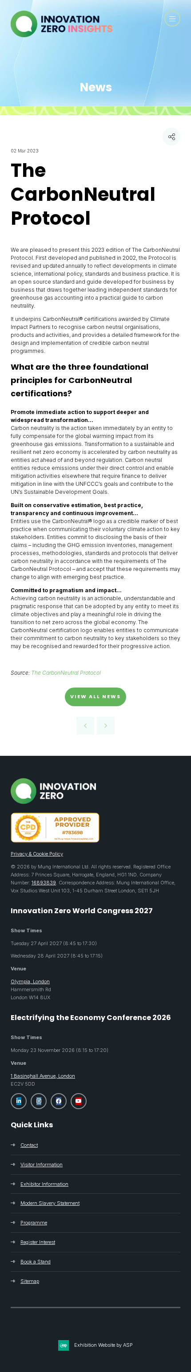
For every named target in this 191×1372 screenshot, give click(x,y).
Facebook (59, 1101)
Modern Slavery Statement (50, 1203)
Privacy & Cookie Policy (37, 854)
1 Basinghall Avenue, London (43, 1076)
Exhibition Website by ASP (103, 1345)
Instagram (39, 1101)
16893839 (44, 882)
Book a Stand (35, 1262)
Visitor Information (41, 1164)
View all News (95, 696)
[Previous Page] (85, 726)
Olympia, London (30, 981)
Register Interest (37, 1242)
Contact (29, 1145)
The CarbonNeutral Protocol (66, 672)
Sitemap (29, 1281)
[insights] (61, 35)
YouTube (79, 1101)
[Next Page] (106, 726)
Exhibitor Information (44, 1184)
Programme (33, 1223)
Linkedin (19, 1101)
